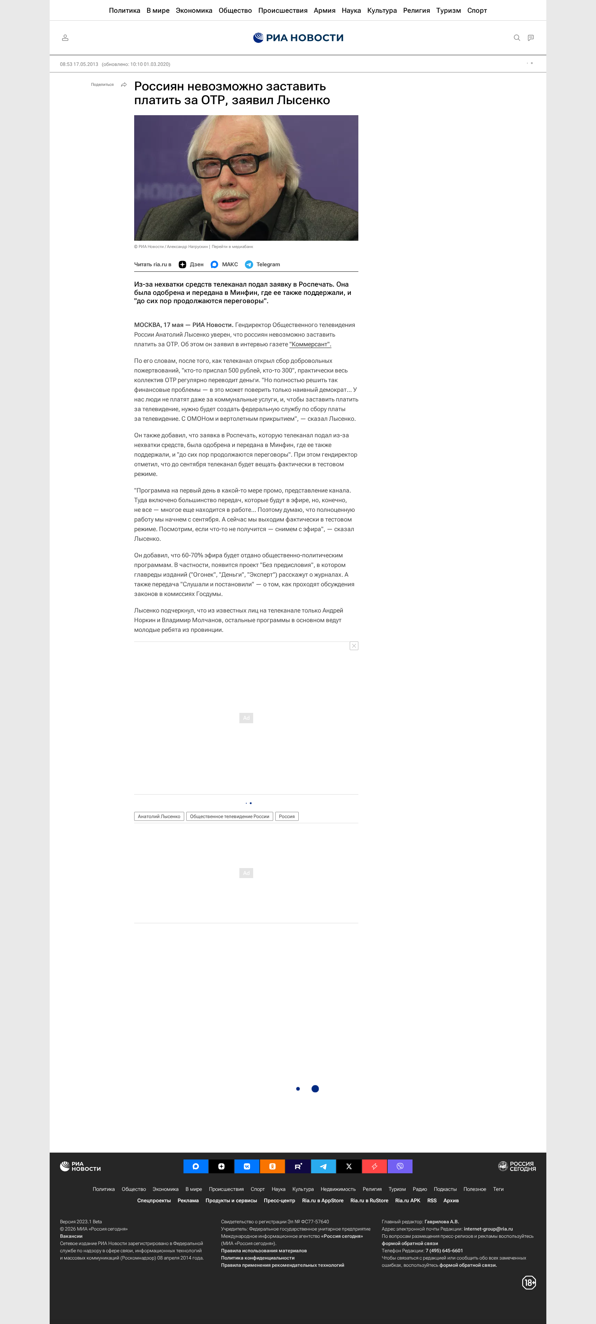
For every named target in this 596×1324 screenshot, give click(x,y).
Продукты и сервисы (231, 1200)
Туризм (397, 1189)
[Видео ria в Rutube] (298, 1166)
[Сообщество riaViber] (400, 1166)
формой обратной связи (410, 1243)
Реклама (188, 1200)
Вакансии (71, 1236)
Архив (451, 1200)
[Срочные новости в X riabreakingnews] (374, 1166)
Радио (420, 1189)
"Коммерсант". (310, 344)
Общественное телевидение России (229, 816)
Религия (372, 1189)
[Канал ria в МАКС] (195, 1166)
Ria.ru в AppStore (323, 1200)
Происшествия (226, 1189)
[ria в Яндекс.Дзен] (221, 1166)
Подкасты (445, 1189)
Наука (279, 1189)
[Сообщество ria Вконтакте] (247, 1166)
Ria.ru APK (407, 1200)
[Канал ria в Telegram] (323, 1166)
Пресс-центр (279, 1200)
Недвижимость (338, 1189)
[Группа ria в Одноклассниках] (272, 1166)
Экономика (166, 1189)
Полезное (475, 1189)
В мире (194, 1189)
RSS (432, 1200)
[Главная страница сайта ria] (298, 38)
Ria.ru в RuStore (369, 1200)
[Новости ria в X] (349, 1166)
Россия (287, 816)
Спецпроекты (154, 1200)
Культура (303, 1189)
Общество (134, 1189)
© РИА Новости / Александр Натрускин (171, 246)
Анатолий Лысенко (159, 816)
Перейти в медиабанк (232, 246)
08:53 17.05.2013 (79, 64)
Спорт (258, 1189)
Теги (498, 1189)
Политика (104, 1189)
